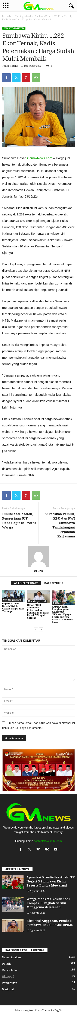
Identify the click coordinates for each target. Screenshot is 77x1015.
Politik (6, 963)
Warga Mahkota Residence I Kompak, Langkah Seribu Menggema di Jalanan (48, 903)
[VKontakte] (47, 849)
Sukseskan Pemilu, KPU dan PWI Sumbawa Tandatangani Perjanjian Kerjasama (60, 525)
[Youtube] (56, 849)
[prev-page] (36, 629)
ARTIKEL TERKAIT (26, 583)
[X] (30, 849)
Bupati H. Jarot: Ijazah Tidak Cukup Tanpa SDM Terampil (13, 607)
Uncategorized (23, 16)
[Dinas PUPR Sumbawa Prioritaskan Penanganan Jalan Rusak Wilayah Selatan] (38, 596)
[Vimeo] (39, 849)
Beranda (6, 16)
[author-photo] (38, 556)
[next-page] (41, 629)
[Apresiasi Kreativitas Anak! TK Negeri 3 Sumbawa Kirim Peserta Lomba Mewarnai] (13, 882)
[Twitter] (16, 77)
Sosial (57, 603)
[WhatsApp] (36, 77)
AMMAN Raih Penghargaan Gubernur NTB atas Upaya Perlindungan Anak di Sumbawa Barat (63, 614)
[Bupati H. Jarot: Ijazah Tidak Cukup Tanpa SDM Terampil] (13, 596)
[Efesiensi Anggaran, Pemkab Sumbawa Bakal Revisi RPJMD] (13, 925)
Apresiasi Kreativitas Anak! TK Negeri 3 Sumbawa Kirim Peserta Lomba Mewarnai (51, 881)
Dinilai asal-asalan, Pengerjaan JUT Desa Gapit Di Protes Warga (19, 520)
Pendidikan (9, 983)
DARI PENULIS (53, 583)
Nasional (8, 989)
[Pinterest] (26, 77)
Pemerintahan (11, 957)
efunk (14, 66)
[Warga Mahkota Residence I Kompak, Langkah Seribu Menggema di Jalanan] (13, 904)
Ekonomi (8, 976)
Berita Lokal (10, 970)
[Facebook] (6, 77)
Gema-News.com (39, 158)
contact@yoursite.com (48, 841)
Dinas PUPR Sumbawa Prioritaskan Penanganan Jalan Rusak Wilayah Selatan (38, 611)
